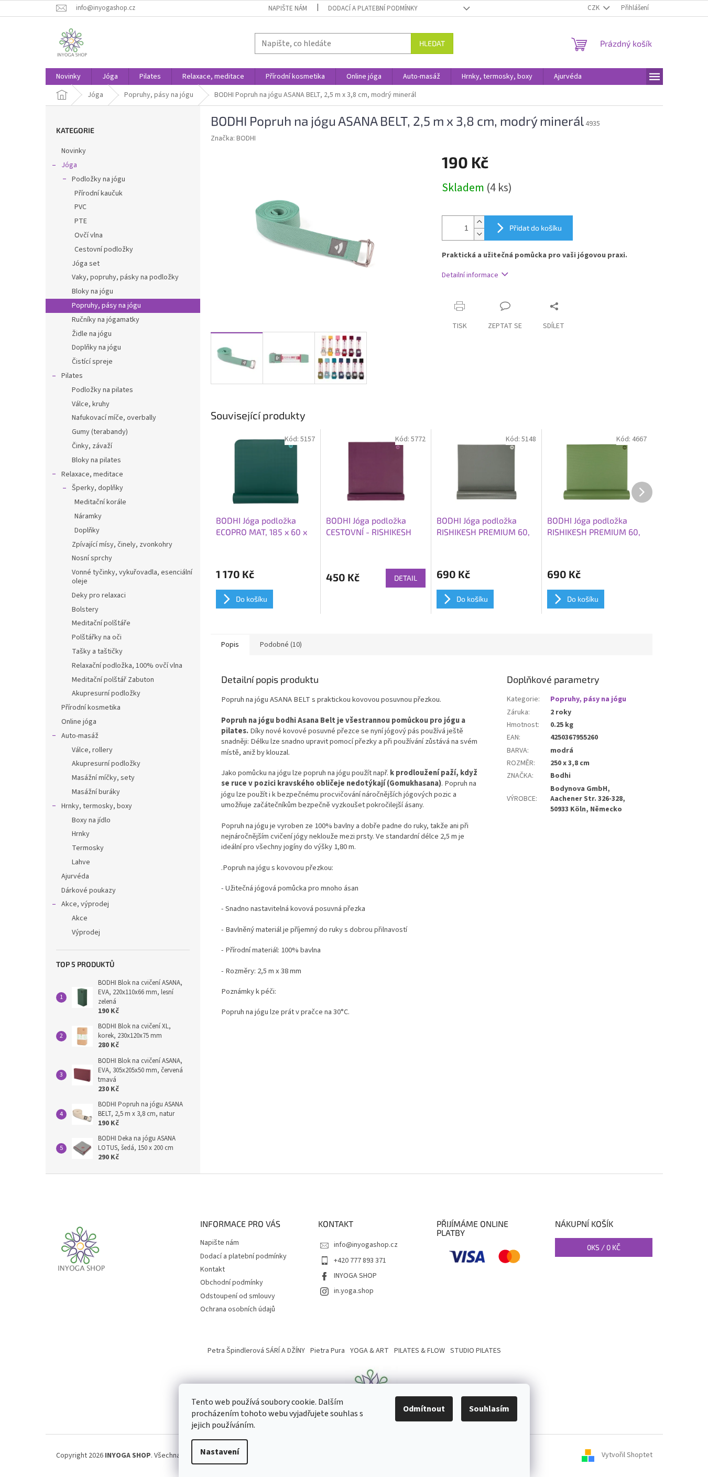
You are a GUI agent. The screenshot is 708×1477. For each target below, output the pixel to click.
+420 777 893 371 (360, 1260)
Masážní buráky (96, 792)
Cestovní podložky (103, 249)
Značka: (233, 138)
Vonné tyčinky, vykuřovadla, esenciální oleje (132, 577)
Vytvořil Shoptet (627, 1455)
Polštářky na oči (97, 637)
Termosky (88, 848)
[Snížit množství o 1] (479, 234)
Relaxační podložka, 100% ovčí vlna (127, 665)
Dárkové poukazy (88, 890)
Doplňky (87, 530)
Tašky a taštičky (97, 651)
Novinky (73, 151)
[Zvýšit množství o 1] (479, 222)
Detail (405, 577)
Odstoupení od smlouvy (237, 1296)
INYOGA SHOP (355, 1275)
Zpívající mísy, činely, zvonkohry (122, 544)
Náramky (88, 516)
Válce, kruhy (91, 404)
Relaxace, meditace (92, 474)
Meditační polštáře (101, 623)
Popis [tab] (230, 644)
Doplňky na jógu (96, 347)
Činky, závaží (92, 446)
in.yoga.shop (354, 1291)
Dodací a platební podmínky (373, 8)
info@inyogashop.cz (366, 1245)
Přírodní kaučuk (98, 193)
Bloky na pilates (96, 460)
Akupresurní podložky (106, 693)
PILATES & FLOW (419, 1350)
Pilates (72, 376)
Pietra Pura (327, 1350)
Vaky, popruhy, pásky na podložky (125, 277)
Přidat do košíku (535, 227)
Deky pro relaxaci (99, 595)
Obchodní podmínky (231, 1282)
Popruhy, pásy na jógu (106, 305)
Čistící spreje (92, 361)
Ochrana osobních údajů (237, 1309)
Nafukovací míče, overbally (114, 417)
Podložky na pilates (102, 390)
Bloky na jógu (92, 291)
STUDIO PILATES (475, 1350)
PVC (80, 207)
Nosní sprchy (92, 558)
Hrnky (81, 834)
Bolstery (85, 609)
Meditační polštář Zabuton (113, 680)
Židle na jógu (92, 334)
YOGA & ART (369, 1350)
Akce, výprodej (85, 904)
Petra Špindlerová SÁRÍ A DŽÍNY (256, 1350)
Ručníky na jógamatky (105, 319)
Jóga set (86, 263)
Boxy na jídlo (91, 820)
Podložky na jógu (98, 179)
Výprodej (86, 932)
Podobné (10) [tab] (281, 644)
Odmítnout (424, 1409)
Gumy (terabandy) (100, 432)
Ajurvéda (75, 876)
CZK (594, 8)
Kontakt (212, 1269)
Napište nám (287, 8)
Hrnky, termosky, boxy (96, 806)
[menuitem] (68, 76)
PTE (80, 221)
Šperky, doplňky (97, 488)
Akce (80, 918)
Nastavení (219, 1452)
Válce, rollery (92, 750)
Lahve (81, 862)
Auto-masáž (80, 736)
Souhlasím (489, 1409)
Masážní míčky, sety (103, 778)
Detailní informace (470, 275)
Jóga (69, 165)
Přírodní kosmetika (91, 707)
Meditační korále (100, 502)
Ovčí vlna (88, 235)
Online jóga (78, 721)
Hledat (432, 43)
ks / (603, 1247)
